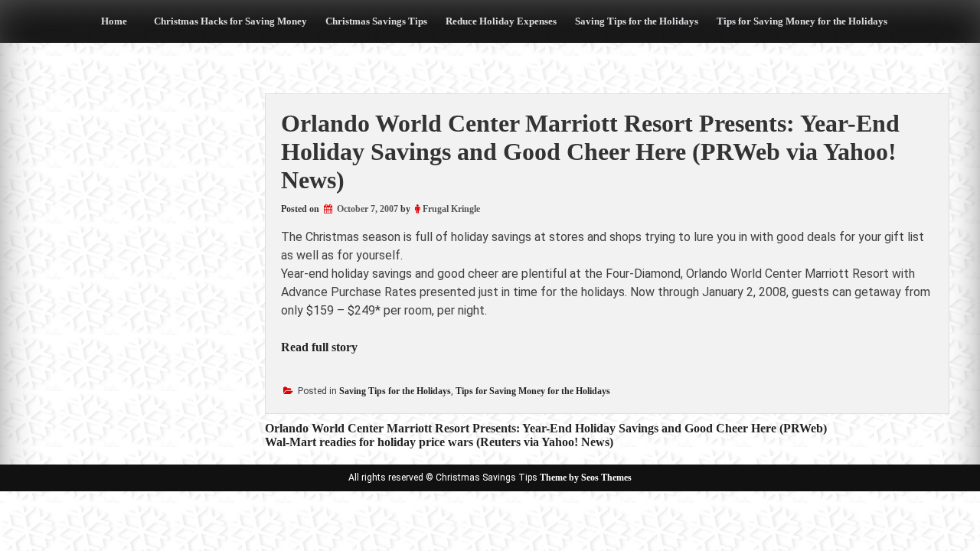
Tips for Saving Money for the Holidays (802, 21)
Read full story (319, 347)
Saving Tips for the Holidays (636, 21)
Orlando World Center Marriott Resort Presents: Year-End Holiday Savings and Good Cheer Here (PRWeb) (546, 428)
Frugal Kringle (451, 209)
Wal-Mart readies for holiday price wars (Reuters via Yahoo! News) (439, 441)
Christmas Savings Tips (376, 21)
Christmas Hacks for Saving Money (230, 21)
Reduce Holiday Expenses (501, 21)
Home (114, 21)
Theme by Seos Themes (586, 477)
